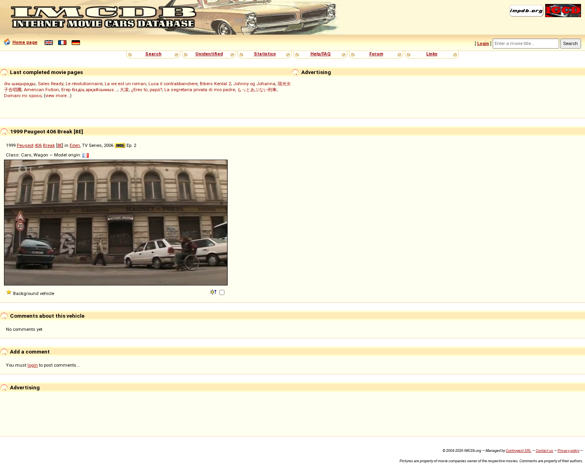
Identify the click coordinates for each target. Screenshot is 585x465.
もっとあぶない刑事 (257, 89)
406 (38, 145)
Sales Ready (50, 83)
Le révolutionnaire (84, 83)
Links (431, 54)
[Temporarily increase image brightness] (214, 291)
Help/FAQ (320, 54)
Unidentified (209, 54)
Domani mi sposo (22, 95)
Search (153, 54)
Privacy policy (568, 450)
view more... (57, 95)
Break (49, 145)
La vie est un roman (125, 83)
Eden (75, 145)
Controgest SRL (518, 450)
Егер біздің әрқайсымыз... (89, 89)
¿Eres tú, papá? (146, 89)
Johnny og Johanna (254, 83)
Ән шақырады (19, 83)
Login (483, 43)
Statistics (265, 54)
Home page (24, 42)
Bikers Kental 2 (215, 83)
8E (59, 145)
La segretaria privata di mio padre (199, 89)
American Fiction (41, 89)
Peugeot (25, 145)
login (32, 365)
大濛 (124, 89)
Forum (376, 54)
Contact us (544, 450)
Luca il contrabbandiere (172, 83)
